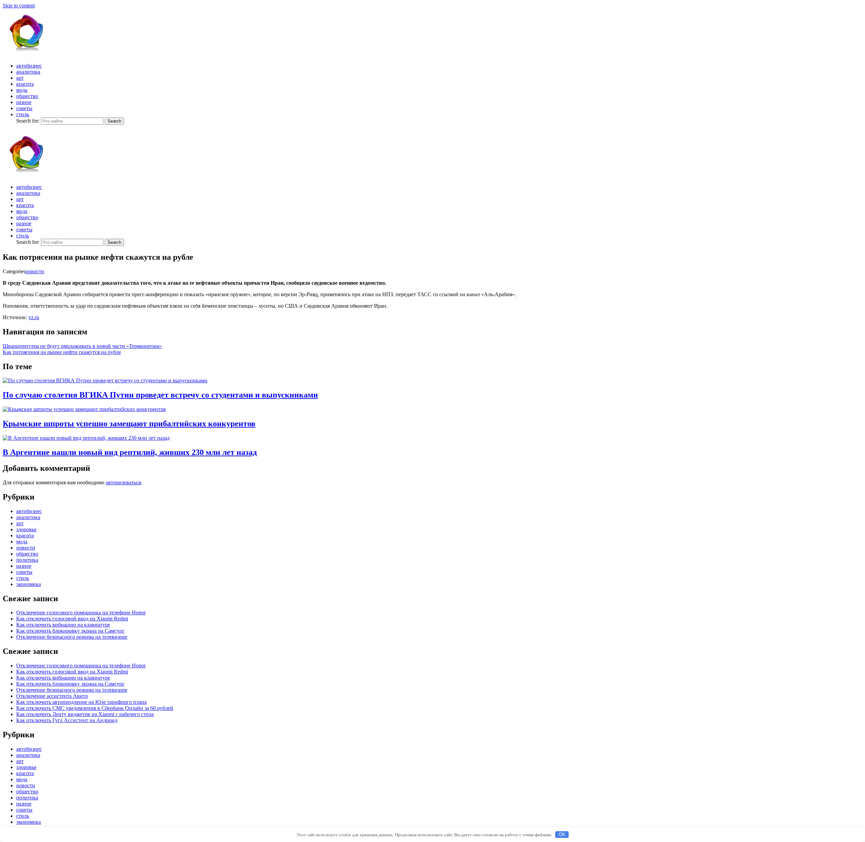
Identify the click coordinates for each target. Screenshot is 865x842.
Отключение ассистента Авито (52, 696)
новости (34, 271)
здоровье (26, 529)
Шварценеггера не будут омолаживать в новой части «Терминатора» (82, 346)
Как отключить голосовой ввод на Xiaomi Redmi (72, 618)
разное (23, 102)
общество (27, 96)
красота (25, 84)
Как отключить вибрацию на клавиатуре (63, 625)
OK (562, 834)
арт (20, 78)
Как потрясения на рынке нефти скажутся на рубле (62, 352)
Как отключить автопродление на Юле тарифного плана (81, 702)
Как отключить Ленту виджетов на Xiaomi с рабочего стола (85, 714)
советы (24, 108)
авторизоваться (123, 482)
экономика (28, 584)
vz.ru (33, 317)
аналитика (28, 72)
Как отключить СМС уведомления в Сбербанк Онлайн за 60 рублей (94, 708)
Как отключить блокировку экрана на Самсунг (70, 631)
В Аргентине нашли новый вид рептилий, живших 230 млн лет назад (130, 452)
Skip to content (19, 5)
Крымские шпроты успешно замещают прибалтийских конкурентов (129, 423)
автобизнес (29, 66)
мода (21, 90)
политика (27, 560)
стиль (22, 114)
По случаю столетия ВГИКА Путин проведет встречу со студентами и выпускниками (160, 394)
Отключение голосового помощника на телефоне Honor (81, 612)
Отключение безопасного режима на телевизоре (71, 637)
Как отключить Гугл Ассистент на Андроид (66, 720)
